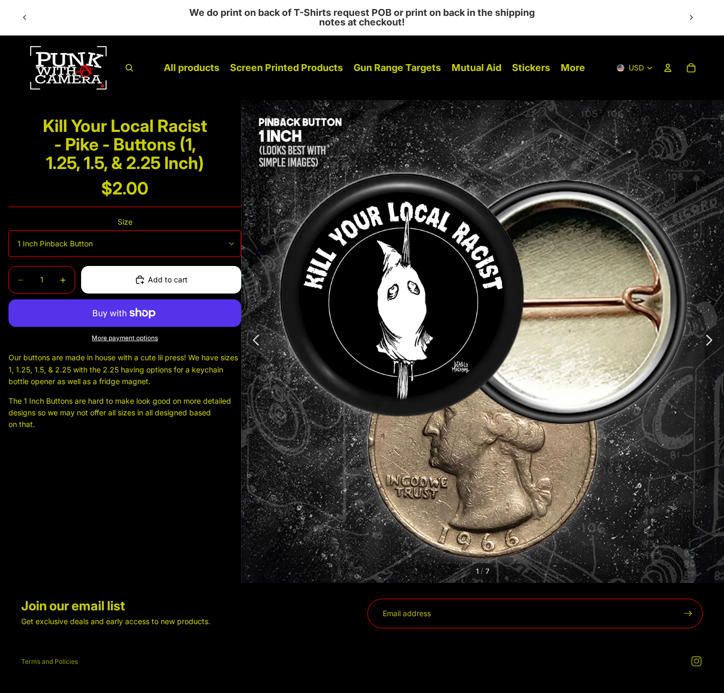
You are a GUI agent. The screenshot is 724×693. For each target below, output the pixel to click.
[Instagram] (696, 661)
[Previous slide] (25, 17)
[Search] (129, 67)
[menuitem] (572, 68)
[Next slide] (691, 17)
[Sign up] (688, 613)
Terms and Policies (49, 661)
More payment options (125, 338)
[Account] (667, 67)
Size (125, 221)
